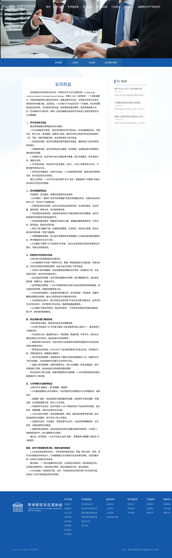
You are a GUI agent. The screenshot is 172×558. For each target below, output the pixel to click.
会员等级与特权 (111, 63)
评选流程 (130, 513)
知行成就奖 (101, 7)
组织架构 (67, 526)
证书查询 (67, 534)
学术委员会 (73, 7)
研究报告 (149, 508)
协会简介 (67, 504)
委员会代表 (85, 521)
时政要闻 (166, 504)
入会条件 (75, 63)
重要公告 (166, 513)
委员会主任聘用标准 (89, 508)
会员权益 (58, 63)
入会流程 (91, 63)
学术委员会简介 (87, 504)
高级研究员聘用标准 (89, 517)
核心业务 (67, 513)
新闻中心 (129, 7)
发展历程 (67, 517)
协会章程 (67, 521)
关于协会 (59, 7)
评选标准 (130, 508)
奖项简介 (130, 504)
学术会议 (84, 526)
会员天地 (87, 7)
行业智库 (116, 7)
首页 (48, 7)
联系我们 (67, 530)
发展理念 (67, 508)
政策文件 (149, 513)
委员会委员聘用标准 (89, 513)
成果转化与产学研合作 (149, 7)
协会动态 (166, 508)
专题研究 (149, 504)
